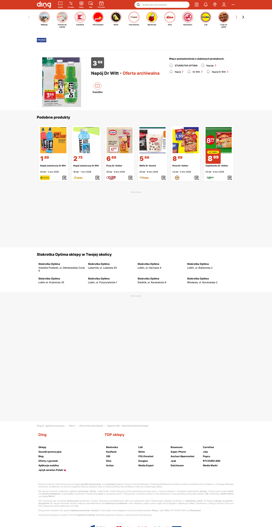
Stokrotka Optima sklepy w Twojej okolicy (74, 254)
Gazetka (97, 92)
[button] (197, 5)
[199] (53, 140)
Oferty (72, 425)
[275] (86, 140)
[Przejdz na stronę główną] (44, 4)
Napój (178, 71)
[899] (185, 140)
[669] (119, 140)
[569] (152, 140)
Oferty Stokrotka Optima (91, 425)
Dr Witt (196, 71)
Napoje (210, 65)
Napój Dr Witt (219, 71)
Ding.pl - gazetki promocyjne (51, 425)
